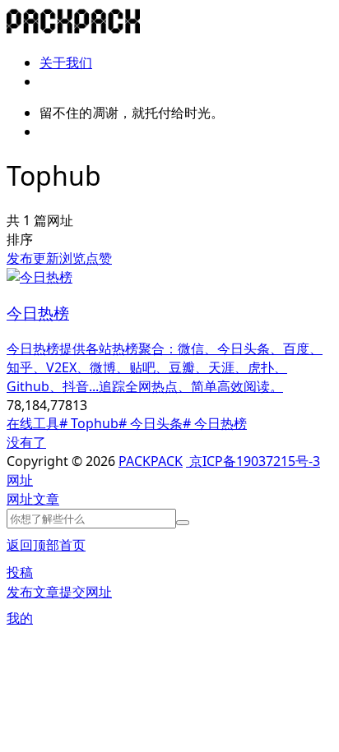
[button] (20, 480)
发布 (20, 258)
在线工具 (33, 423)
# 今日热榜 (215, 423)
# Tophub (88, 423)
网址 (20, 499)
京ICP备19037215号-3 (253, 461)
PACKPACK (150, 461)
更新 (46, 258)
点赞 (99, 258)
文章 (46, 499)
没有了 (26, 442)
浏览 (72, 258)
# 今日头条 (150, 423)
